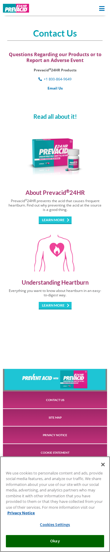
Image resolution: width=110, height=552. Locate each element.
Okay (55, 541)
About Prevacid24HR (55, 192)
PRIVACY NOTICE (55, 435)
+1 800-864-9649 (57, 79)
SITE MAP (55, 417)
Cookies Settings (55, 524)
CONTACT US (55, 400)
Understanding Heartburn (55, 282)
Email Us (55, 88)
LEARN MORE (53, 220)
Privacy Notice (21, 512)
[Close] (103, 464)
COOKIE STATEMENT (55, 452)
